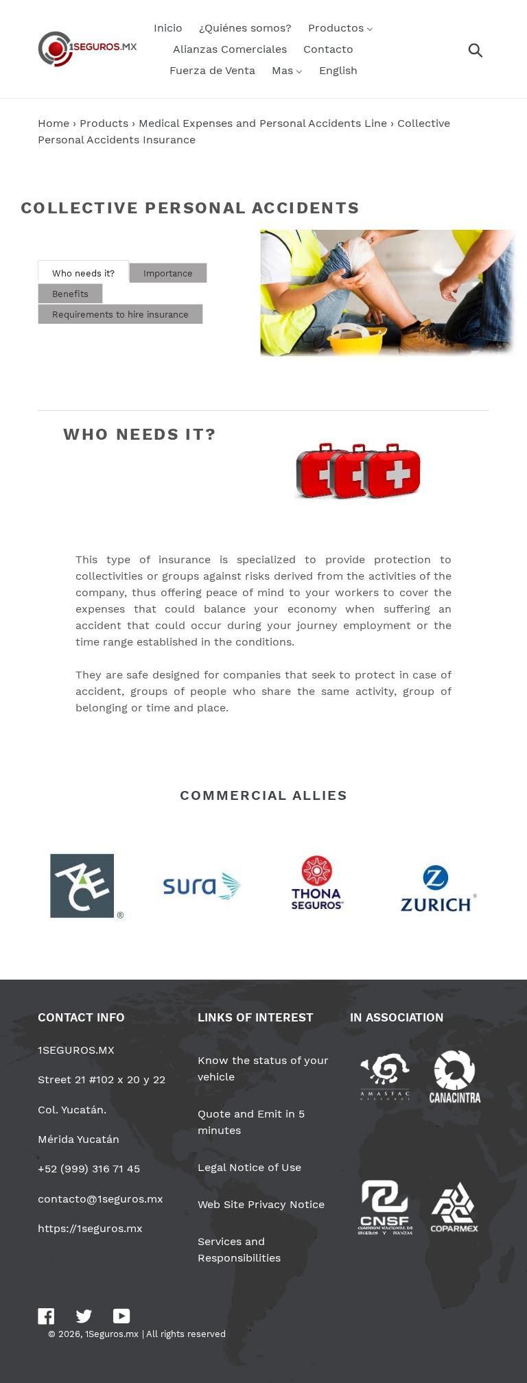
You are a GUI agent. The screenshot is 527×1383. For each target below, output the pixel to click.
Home (53, 123)
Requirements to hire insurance (120, 314)
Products (104, 123)
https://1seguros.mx (90, 1228)
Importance (168, 273)
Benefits (70, 294)
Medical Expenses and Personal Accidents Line (263, 123)
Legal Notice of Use (249, 1167)
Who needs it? (83, 273)
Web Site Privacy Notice (261, 1204)
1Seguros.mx (112, 1334)
